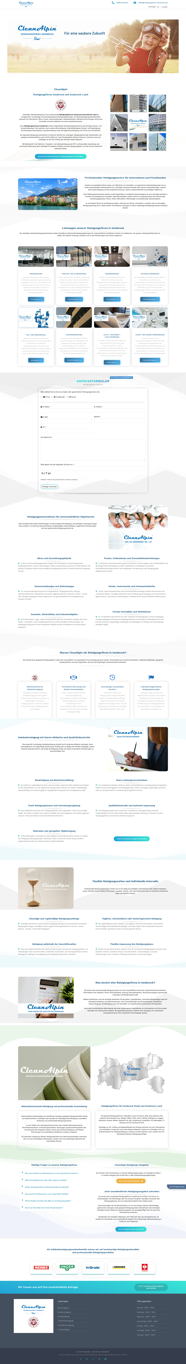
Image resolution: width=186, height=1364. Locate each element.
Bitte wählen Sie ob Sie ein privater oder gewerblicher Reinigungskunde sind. (70, 392)
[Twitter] (99, 1359)
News (109, 1355)
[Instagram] (87, 1359)
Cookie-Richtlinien (84, 1355)
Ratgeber (95, 1355)
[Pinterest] (93, 1359)
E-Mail (45, 417)
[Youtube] (105, 1359)
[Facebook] (81, 1359)
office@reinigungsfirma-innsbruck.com (153, 3)
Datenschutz (72, 1355)
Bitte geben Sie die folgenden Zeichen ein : (58, 464)
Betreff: (97, 417)
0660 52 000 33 (122, 3)
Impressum (63, 1355)
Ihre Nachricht (47, 437)
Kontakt (103, 1355)
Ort (44, 427)
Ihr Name (46, 407)
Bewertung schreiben (119, 1355)
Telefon (99, 407)
